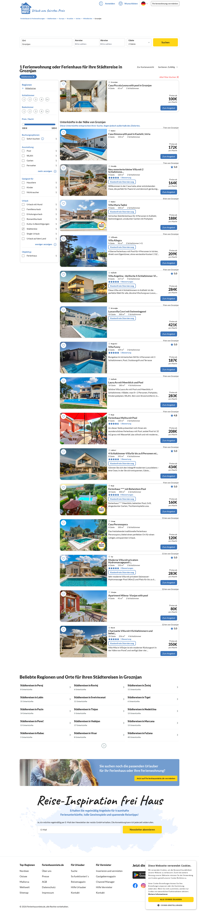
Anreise (79, 40)
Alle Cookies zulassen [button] (171, 899)
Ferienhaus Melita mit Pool (122, 418)
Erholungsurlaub (42, 214)
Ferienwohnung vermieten (165, 3)
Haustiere (42, 182)
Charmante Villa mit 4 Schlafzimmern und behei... (130, 632)
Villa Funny (114, 347)
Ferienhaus (42, 255)
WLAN (42, 155)
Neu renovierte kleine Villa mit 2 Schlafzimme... (125, 170)
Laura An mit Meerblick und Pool (125, 382)
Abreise (104, 40)
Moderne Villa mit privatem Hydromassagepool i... (123, 561)
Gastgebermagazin (106, 876)
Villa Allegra (115, 240)
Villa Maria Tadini (117, 205)
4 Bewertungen (126, 281)
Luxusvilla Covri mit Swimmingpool (127, 311)
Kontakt (75, 892)
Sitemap (24, 892)
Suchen (165, 42)
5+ (47, 99)
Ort (24, 40)
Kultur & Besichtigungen (42, 224)
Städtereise (42, 228)
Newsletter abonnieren (142, 829)
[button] (171, 905)
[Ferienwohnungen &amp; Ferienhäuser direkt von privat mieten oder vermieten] (42, 10)
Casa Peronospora (118, 524)
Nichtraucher (42, 192)
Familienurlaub (42, 209)
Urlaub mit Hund (42, 204)
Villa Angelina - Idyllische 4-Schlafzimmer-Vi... (133, 276)
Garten (42, 160)
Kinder (42, 187)
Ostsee (23, 876)
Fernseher (42, 165)
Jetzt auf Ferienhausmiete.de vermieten (156, 778)
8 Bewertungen (126, 495)
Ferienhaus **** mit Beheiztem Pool (127, 489)
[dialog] (171, 885)
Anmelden (110, 3)
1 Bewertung (125, 177)
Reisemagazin (78, 881)
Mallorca (24, 881)
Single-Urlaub (42, 233)
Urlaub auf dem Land (42, 238)
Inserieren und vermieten (109, 870)
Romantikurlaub (42, 219)
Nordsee (24, 870)
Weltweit (25, 887)
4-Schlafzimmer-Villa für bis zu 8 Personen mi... (133, 453)
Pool (42, 150)
